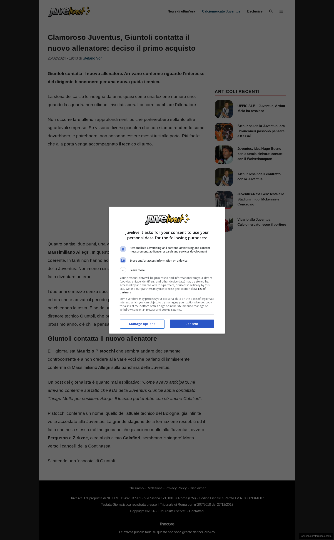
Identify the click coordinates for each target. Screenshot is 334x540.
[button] (167, 270)
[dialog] (167, 270)
